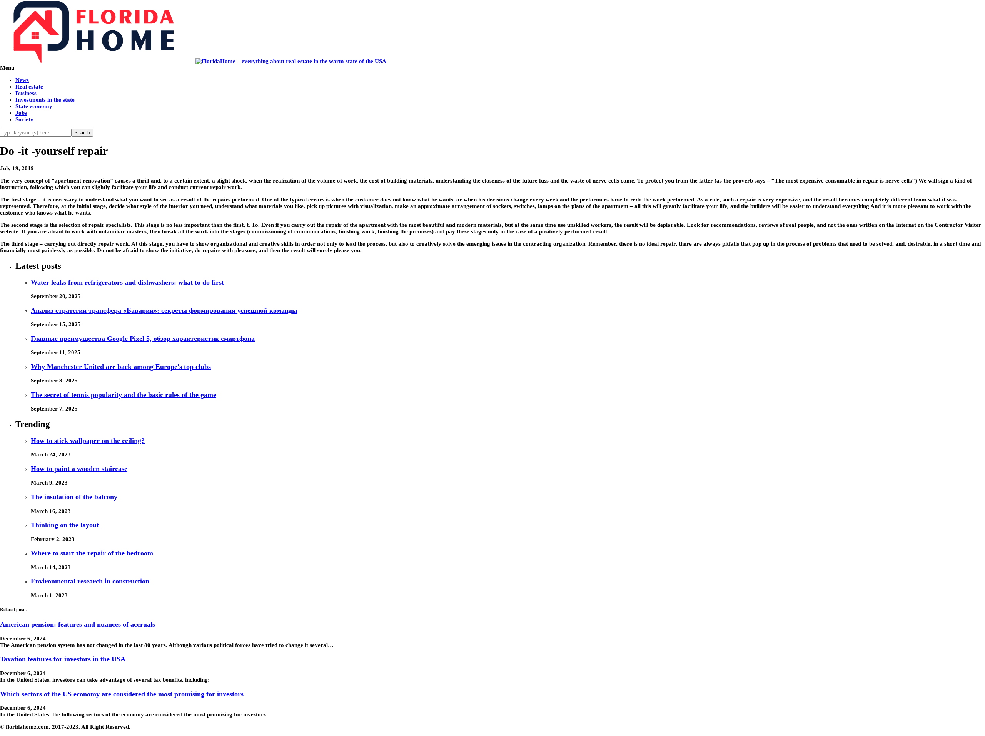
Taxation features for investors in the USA (62, 659)
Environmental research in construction (90, 581)
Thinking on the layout (65, 525)
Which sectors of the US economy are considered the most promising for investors (122, 694)
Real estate (29, 87)
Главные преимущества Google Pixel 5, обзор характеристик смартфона (143, 338)
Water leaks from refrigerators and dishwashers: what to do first (127, 282)
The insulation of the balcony (74, 497)
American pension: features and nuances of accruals (77, 624)
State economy (33, 106)
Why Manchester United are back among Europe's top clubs (121, 367)
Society (24, 119)
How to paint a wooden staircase (79, 469)
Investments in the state (45, 100)
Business (26, 93)
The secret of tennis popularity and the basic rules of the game (123, 395)
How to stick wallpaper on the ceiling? (88, 440)
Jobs (21, 113)
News (22, 80)
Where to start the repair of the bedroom (92, 553)
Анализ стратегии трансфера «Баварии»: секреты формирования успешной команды (164, 310)
